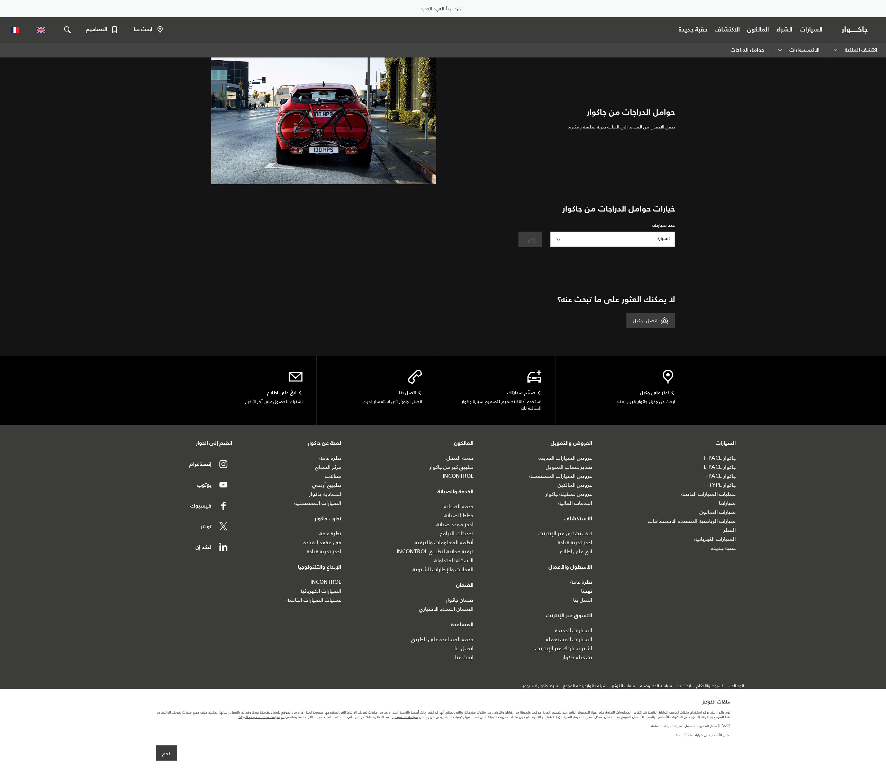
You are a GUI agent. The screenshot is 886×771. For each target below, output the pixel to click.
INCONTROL (458, 475)
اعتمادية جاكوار (325, 493)
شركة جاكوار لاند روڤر (540, 686)
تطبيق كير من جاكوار (451, 466)
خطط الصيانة (458, 515)
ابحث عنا (464, 657)
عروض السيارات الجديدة (565, 457)
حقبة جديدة (723, 547)
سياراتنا (727, 502)
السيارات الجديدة (573, 630)
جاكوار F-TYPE (720, 484)
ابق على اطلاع (576, 551)
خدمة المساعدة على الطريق (442, 639)
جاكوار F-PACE (720, 457)
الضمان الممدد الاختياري (446, 608)
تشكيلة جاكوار (577, 657)
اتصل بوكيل (645, 320)
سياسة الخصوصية (656, 686)
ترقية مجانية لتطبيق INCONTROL (435, 551)
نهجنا (586, 590)
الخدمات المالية (575, 502)
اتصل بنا (582, 599)
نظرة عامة (581, 581)
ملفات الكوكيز (623, 686)
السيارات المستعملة (569, 639)
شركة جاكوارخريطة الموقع (584, 686)
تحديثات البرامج (456, 533)
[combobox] (612, 239)
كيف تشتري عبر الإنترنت (565, 533)
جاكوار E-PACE (720, 466)
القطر (729, 529)
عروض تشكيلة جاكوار (568, 493)
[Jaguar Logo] (856, 29)
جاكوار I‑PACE (720, 475)
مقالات (333, 475)
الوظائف (737, 686)
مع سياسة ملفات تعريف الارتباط (261, 717)
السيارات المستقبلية (317, 502)
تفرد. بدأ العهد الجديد (442, 9)
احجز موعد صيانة (454, 524)
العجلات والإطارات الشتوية (443, 569)
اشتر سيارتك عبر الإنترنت (563, 648)
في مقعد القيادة (322, 542)
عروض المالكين (575, 484)
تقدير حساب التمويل (569, 466)
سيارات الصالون (717, 511)
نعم (166, 753)
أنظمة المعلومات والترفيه (444, 542)
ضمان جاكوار (459, 599)
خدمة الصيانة (458, 506)
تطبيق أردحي (326, 484)
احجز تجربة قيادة (575, 542)
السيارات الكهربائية (715, 538)
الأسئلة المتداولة (453, 560)
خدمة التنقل (459, 457)
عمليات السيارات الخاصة (708, 493)
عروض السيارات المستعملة (560, 475)
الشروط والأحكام (710, 686)
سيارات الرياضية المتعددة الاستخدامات (692, 520)
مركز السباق (328, 466)
